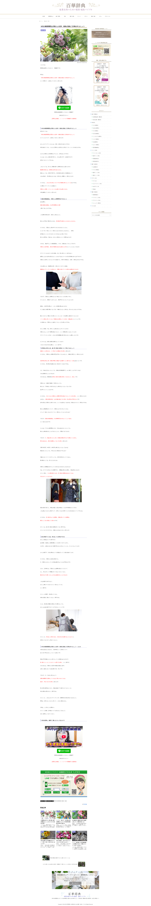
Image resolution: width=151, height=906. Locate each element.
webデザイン (96, 186)
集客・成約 (94, 164)
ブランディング (96, 200)
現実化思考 (95, 161)
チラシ (94, 180)
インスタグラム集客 (97, 136)
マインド (94, 150)
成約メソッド (96, 175)
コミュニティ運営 (96, 203)
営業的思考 (95, 158)
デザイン (94, 178)
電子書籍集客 (96, 147)
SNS (93, 122)
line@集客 (95, 141)
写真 (94, 189)
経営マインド (96, 155)
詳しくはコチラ (75, 883)
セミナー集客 (96, 144)
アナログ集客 (96, 169)
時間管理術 (95, 194)
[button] (110, 215)
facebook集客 (96, 128)
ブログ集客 (95, 130)
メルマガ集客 (96, 139)
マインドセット (96, 153)
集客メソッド (96, 172)
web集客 (95, 166)
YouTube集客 (96, 133)
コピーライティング (97, 183)
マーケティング (96, 197)
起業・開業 (94, 114)
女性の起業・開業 (97, 119)
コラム (93, 205)
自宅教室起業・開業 (97, 116)
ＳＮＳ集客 (95, 125)
